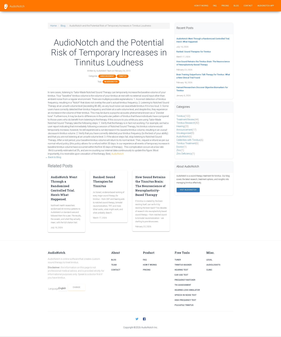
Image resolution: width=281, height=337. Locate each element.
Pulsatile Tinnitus (184, 305)
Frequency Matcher (185, 280)
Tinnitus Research (187, 123)
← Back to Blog (53, 157)
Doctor (181, 146)
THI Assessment (183, 285)
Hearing (182, 126)
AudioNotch (17, 6)
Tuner (178, 260)
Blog (236, 6)
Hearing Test (181, 270)
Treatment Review (187, 119)
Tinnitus (123, 76)
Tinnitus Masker (183, 265)
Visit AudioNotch (188, 190)
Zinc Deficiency (185, 153)
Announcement (107, 76)
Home (53, 25)
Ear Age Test (181, 275)
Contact (248, 6)
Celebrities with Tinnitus (189, 140)
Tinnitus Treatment (187, 143)
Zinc (180, 150)
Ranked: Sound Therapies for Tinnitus (104, 181)
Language (53, 288)
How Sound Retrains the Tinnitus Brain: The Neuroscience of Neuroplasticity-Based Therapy (150, 186)
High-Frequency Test (185, 300)
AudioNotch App (265, 6)
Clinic (209, 270)
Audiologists (213, 265)
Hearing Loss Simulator (187, 290)
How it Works (201, 6)
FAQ (215, 6)
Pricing (225, 6)
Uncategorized (185, 133)
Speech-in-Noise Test (185, 295)
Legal (209, 260)
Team (114, 265)
